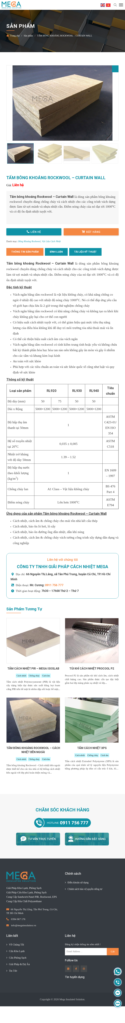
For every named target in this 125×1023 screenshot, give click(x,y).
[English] (102, 4)
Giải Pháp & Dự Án (19, 980)
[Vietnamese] (108, 4)
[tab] (24, 252)
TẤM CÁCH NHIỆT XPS (92, 764)
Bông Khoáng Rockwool (30, 241)
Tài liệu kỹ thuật (85, 251)
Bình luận (56, 251)
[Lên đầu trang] (116, 1015)
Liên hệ (36, 231)
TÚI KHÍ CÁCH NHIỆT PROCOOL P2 (91, 685)
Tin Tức (13, 986)
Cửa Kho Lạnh (17, 967)
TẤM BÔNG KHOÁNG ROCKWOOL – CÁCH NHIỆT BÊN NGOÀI (33, 767)
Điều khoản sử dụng (79, 899)
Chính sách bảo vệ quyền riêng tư (86, 905)
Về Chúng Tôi (16, 961)
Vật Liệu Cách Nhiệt (53, 241)
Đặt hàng (93, 231)
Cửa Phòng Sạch (18, 974)
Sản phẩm (30, 35)
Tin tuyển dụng (74, 994)
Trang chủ (14, 35)
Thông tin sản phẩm (25, 251)
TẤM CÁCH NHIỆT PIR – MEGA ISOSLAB (33, 685)
